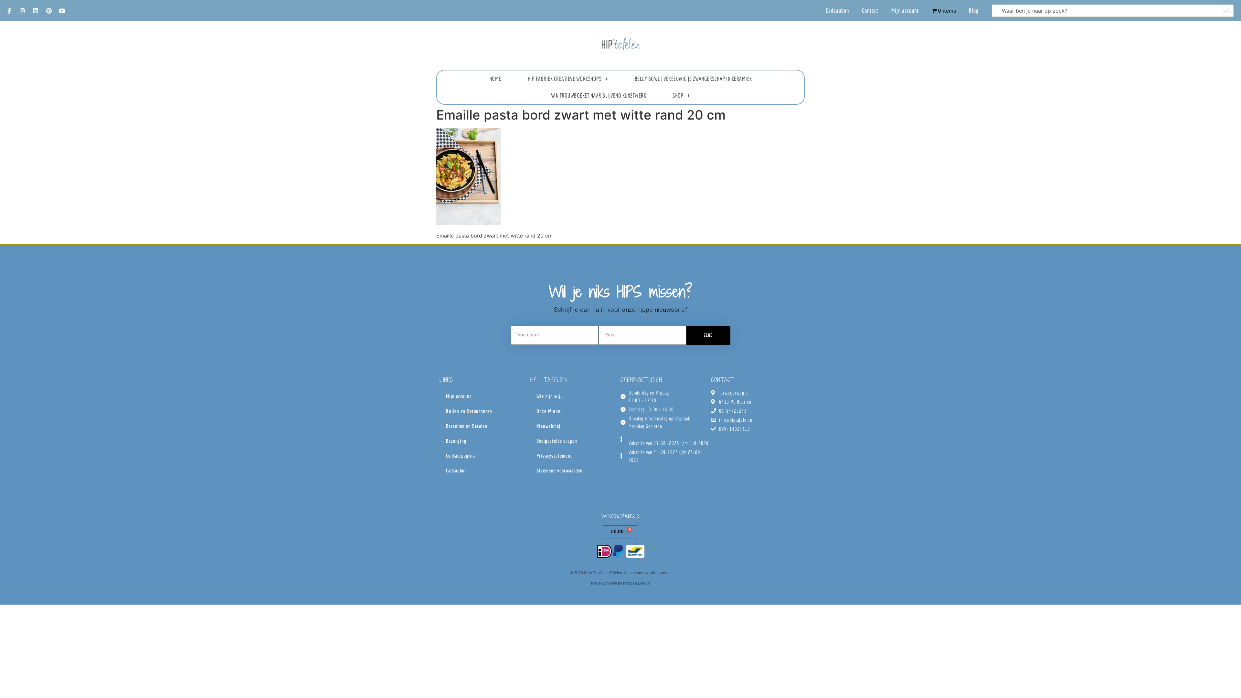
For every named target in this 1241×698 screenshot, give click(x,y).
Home (495, 78)
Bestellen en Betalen (466, 426)
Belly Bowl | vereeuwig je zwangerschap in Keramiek (693, 78)
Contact (870, 10)
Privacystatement (554, 456)
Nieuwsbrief (548, 426)
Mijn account (905, 10)
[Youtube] (62, 10)
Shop (678, 95)
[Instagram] (22, 10)
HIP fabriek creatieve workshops (565, 78)
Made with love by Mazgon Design (620, 583)
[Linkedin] (35, 10)
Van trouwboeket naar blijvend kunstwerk (598, 95)
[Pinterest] (49, 10)
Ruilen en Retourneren (469, 411)
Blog (974, 10)
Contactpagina (460, 456)
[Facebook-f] (9, 10)
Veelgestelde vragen (556, 441)
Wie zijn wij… (549, 396)
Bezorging (456, 441)
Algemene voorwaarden (559, 470)
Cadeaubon (837, 10)
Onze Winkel (549, 411)
